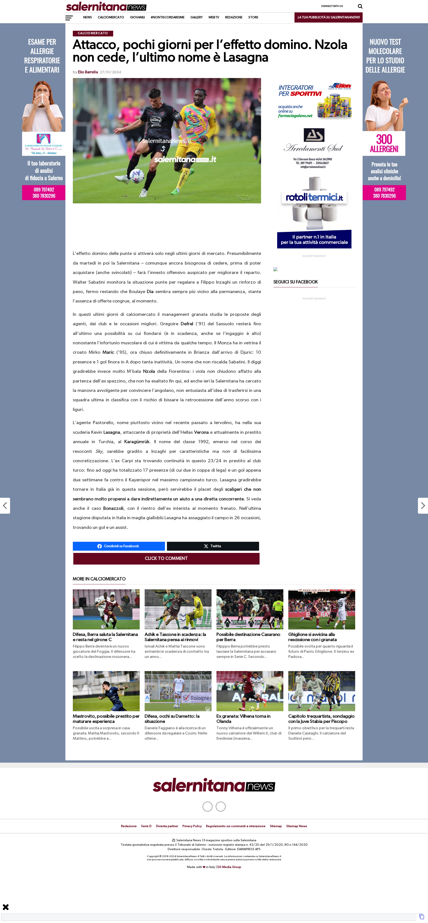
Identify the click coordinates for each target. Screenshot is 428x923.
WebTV (214, 17)
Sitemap (276, 826)
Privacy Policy (192, 826)
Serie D (146, 826)
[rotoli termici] (314, 247)
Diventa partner (167, 826)
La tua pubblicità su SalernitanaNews (328, 17)
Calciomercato (111, 17)
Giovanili (137, 17)
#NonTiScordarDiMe (168, 17)
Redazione (233, 17)
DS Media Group (229, 867)
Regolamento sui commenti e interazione (236, 826)
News (87, 17)
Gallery (196, 17)
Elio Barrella (88, 72)
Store (253, 17)
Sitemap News (296, 826)
